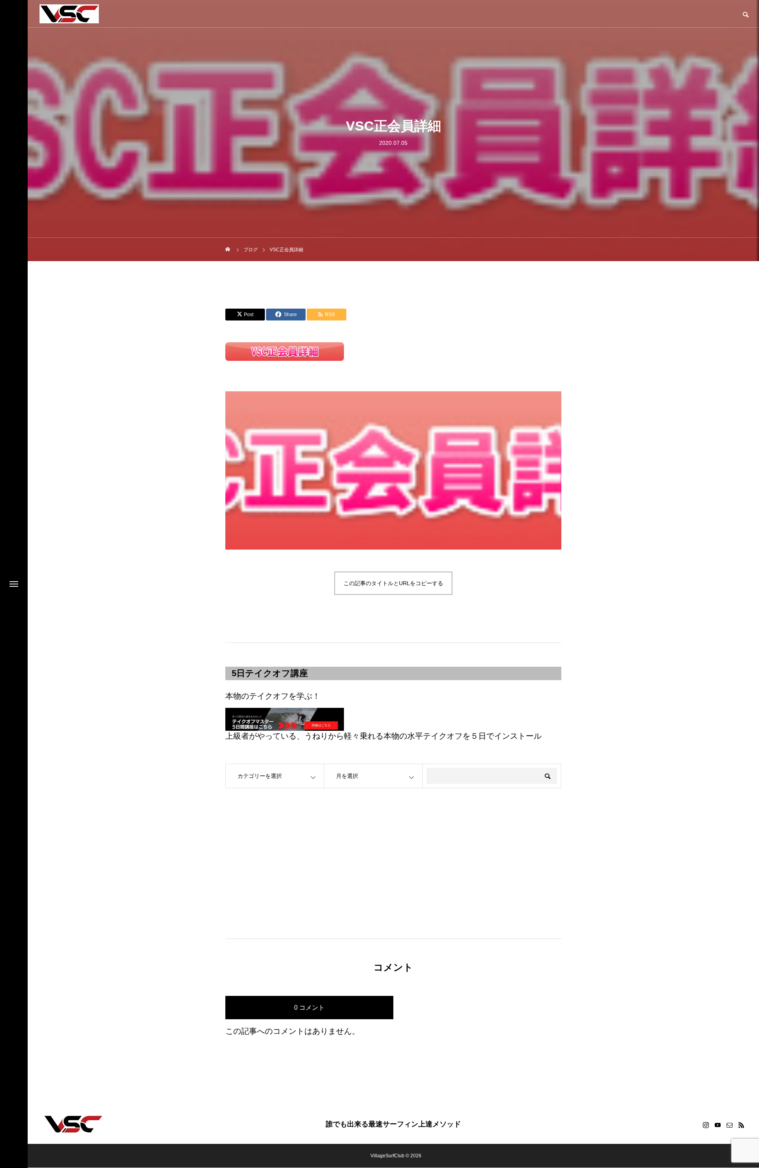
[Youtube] (717, 1125)
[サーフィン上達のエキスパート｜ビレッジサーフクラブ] (69, 13)
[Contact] (729, 1125)
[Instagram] (706, 1125)
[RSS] (741, 1125)
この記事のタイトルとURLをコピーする (393, 583)
